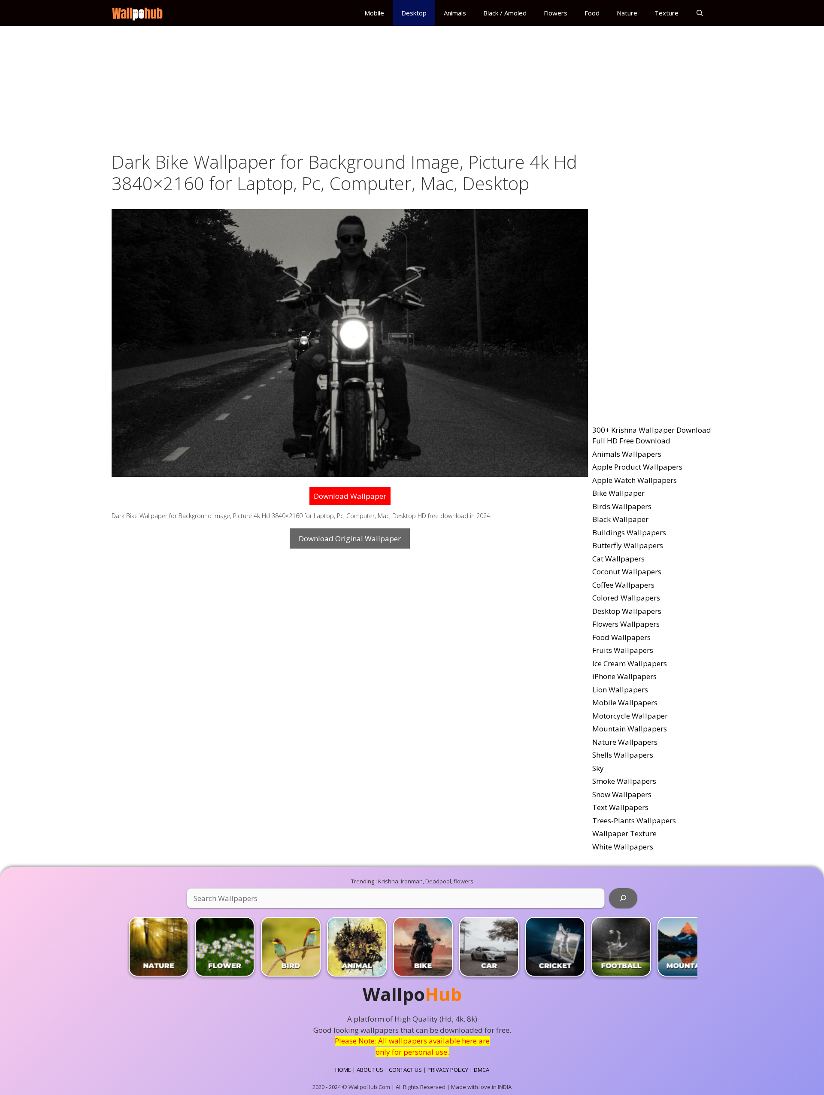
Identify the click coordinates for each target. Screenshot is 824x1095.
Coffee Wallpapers (623, 585)
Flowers (555, 13)
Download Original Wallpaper (350, 538)
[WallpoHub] (139, 13)
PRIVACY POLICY (447, 1070)
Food (592, 13)
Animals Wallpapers (626, 454)
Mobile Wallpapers (624, 702)
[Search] (623, 898)
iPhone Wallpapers (624, 676)
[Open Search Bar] (699, 13)
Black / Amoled (505, 13)
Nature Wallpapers (624, 742)
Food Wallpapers (621, 637)
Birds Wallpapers (621, 506)
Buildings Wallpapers (629, 532)
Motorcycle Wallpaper (630, 716)
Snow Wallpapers (621, 794)
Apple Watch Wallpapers (634, 480)
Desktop (414, 13)
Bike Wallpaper (618, 493)
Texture (666, 13)
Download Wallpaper (350, 496)
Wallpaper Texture (624, 833)
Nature (627, 13)
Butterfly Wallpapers (627, 545)
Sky (598, 768)
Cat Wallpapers (618, 559)
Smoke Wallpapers (624, 781)
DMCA (481, 1070)
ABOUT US (370, 1070)
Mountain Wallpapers (629, 729)
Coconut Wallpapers (626, 571)
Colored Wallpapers (626, 598)
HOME (343, 1070)
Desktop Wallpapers (626, 611)
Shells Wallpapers (622, 755)
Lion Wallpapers (620, 690)
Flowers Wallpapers (626, 624)
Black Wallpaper (620, 519)
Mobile (374, 13)
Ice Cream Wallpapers (629, 663)
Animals (455, 13)
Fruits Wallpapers (622, 650)
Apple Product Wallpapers (637, 467)
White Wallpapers (622, 847)
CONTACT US (405, 1070)
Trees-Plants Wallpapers (634, 820)
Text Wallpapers (620, 807)
